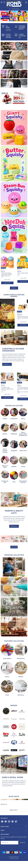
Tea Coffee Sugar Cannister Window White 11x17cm (7, 389)
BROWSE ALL (7, 364)
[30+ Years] (7, 28)
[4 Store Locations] (20, 36)
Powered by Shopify (14, 858)
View (20, 37)
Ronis (2, 277)
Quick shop (7, 279)
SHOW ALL (14, 288)
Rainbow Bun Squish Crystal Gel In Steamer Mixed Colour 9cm (6, 274)
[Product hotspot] (22, 500)
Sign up (22, 842)
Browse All (14, 526)
